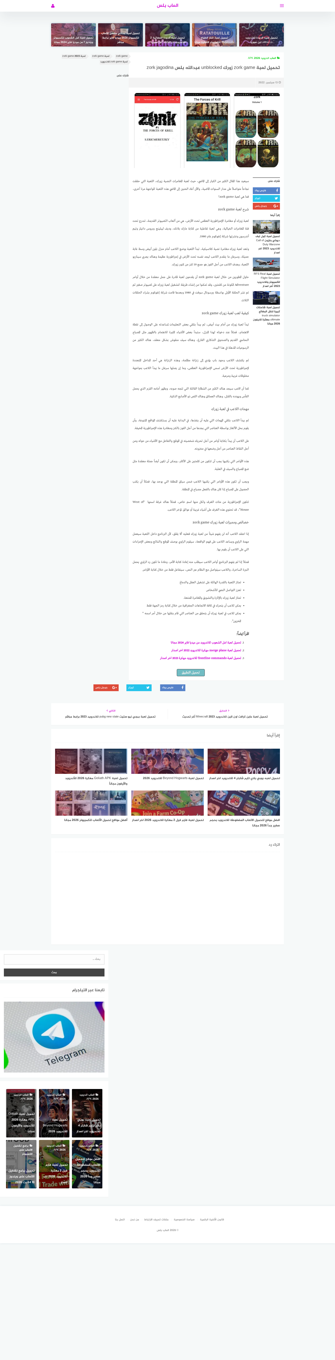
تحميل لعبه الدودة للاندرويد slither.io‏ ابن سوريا (261, 40)
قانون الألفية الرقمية (212, 1219)
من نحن (134, 1219)
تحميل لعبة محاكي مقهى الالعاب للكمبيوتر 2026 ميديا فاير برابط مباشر (120, 38)
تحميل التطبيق (191, 673)
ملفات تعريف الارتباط (156, 1219)
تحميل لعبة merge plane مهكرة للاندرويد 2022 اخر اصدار (206, 650)
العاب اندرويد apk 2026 (262, 58)
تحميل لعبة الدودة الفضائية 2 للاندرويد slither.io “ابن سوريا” (167, 40)
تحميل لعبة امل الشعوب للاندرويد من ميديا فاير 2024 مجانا (206, 643)
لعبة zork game (100, 56)
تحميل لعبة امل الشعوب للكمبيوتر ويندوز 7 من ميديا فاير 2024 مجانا (73, 40)
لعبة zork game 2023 (73, 56)
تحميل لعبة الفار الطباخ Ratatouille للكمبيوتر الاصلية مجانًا (214, 40)
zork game (122, 56)
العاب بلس (167, 5)
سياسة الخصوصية (184, 1219)
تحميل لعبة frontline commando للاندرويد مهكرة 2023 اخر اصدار (200, 658)
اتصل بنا (120, 1219)
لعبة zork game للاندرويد (114, 62)
